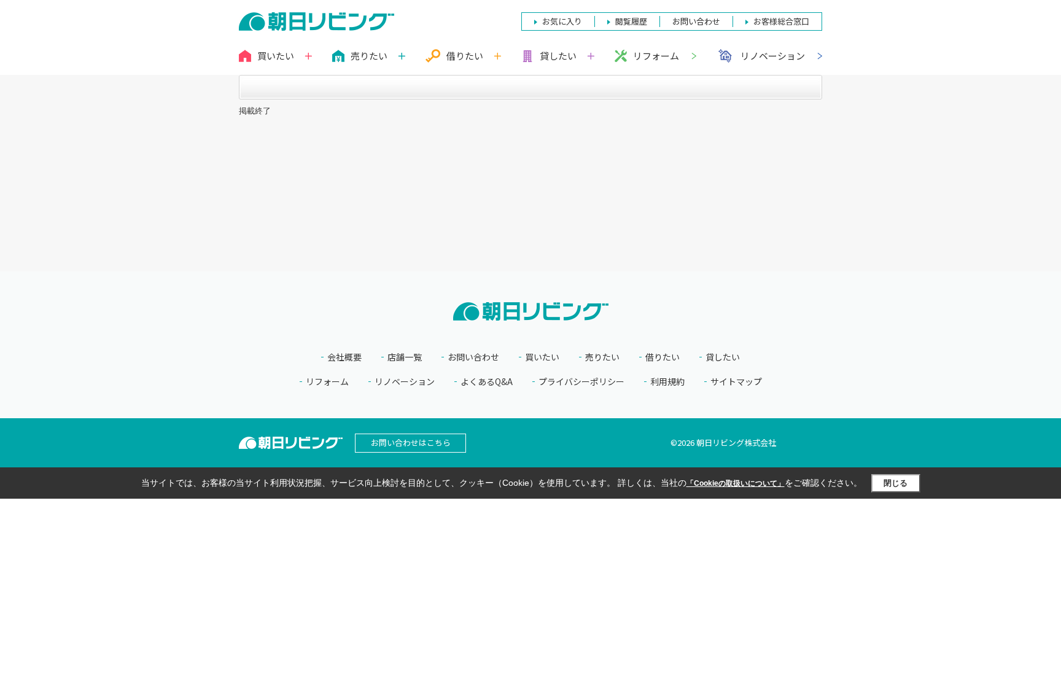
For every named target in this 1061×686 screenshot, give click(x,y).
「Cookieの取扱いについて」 (735, 483)
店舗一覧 (404, 357)
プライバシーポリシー (581, 382)
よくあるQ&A (487, 382)
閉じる (895, 483)
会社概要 (344, 357)
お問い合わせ (473, 357)
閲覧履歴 (631, 21)
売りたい (602, 357)
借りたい (662, 357)
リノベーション (772, 55)
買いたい (542, 357)
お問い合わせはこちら (411, 442)
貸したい (722, 357)
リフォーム (656, 55)
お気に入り (562, 21)
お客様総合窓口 (781, 21)
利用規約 (667, 382)
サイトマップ (736, 382)
